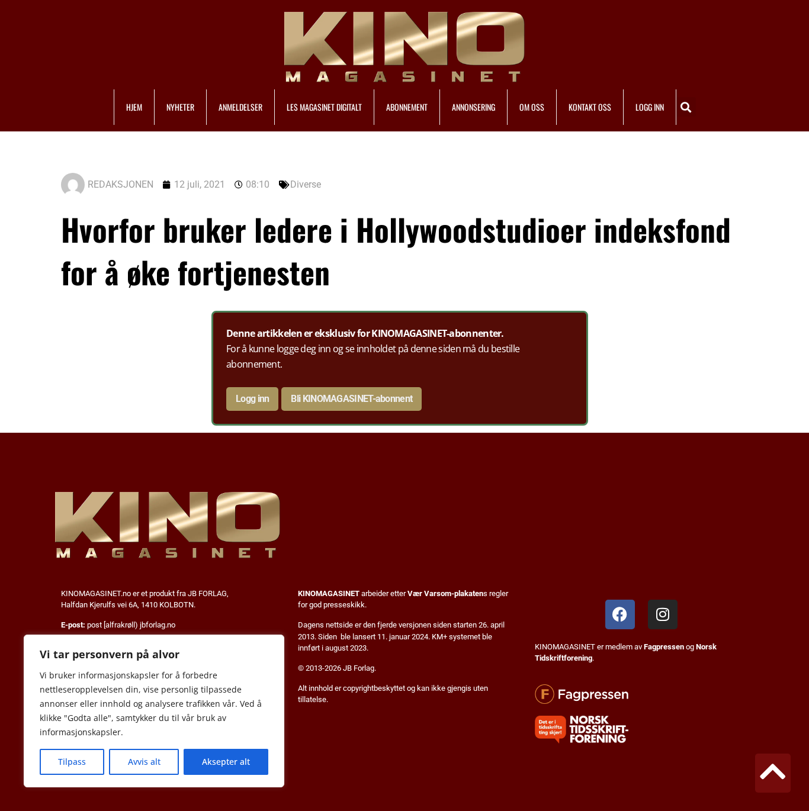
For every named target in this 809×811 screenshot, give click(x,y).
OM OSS (531, 107)
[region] (154, 711)
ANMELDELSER (240, 107)
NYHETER (180, 107)
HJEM (134, 107)
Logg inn (252, 398)
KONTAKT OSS (590, 107)
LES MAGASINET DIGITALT (324, 107)
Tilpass (72, 761)
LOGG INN (649, 107)
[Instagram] (663, 614)
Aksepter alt (226, 761)
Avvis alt (144, 761)
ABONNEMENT (407, 107)
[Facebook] (620, 614)
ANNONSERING (473, 107)
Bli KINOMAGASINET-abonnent (351, 398)
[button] (686, 107)
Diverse (305, 184)
